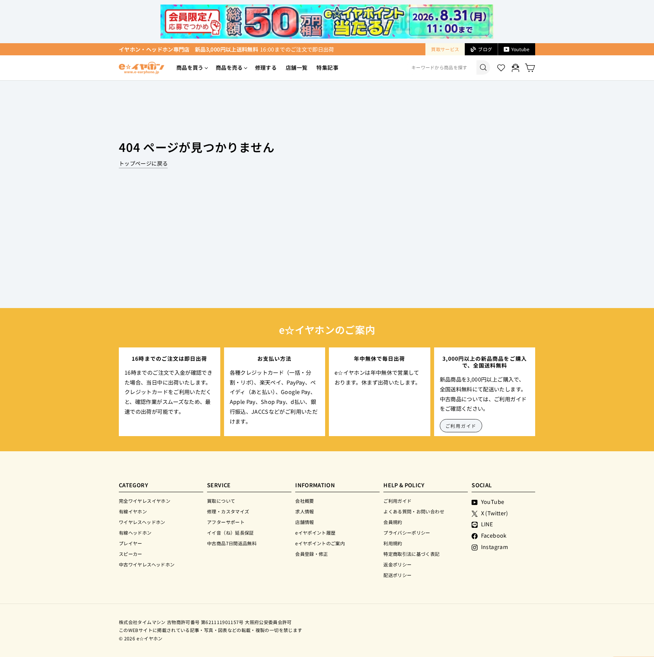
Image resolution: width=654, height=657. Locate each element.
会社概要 (304, 500)
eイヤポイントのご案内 (320, 543)
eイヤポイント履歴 (315, 532)
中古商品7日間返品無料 (232, 543)
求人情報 (304, 511)
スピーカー (130, 554)
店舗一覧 (296, 67)
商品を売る (229, 67)
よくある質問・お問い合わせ (413, 511)
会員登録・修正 (311, 554)
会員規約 (392, 522)
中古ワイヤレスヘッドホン (146, 564)
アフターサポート (225, 522)
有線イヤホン (133, 511)
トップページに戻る (143, 163)
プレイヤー (130, 543)
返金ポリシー (397, 564)
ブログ (485, 49)
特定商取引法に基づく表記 (411, 554)
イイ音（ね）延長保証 (230, 532)
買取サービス (445, 49)
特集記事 (327, 67)
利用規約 (392, 543)
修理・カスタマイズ (228, 511)
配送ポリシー (397, 575)
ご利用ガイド (461, 425)
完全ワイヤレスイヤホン (144, 500)
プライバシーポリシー (406, 532)
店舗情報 (304, 522)
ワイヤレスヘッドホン (142, 522)
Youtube (520, 49)
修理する (266, 67)
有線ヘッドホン (135, 532)
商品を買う (190, 67)
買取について (221, 500)
